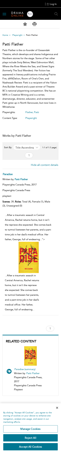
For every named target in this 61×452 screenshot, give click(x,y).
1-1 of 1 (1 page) (49, 147)
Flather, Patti (32, 112)
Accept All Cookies (30, 446)
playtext (6, 196)
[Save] (25, 24)
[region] (30, 427)
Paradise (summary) (24, 369)
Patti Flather (33, 373)
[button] (34, 24)
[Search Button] (56, 14)
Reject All (30, 437)
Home (5, 35)
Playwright (17, 35)
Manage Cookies (30, 428)
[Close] (57, 407)
